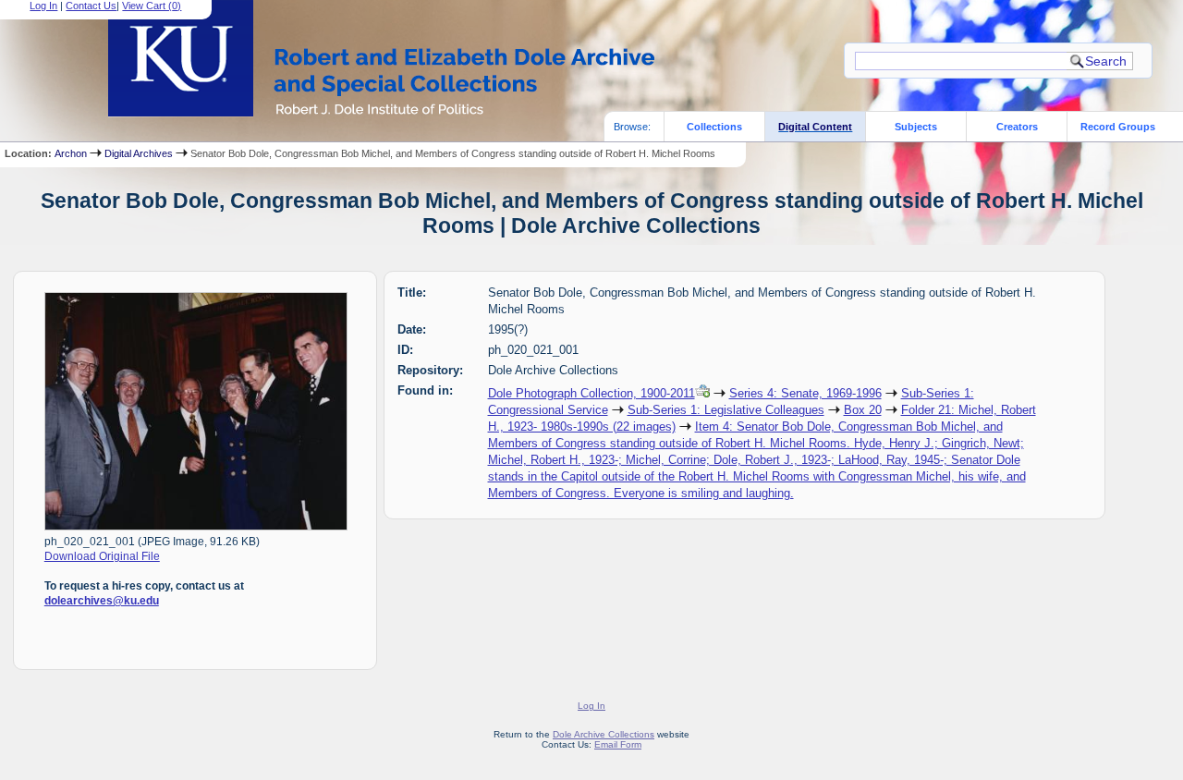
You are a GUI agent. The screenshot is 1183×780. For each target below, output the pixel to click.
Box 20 (863, 410)
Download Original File (102, 556)
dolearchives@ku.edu (101, 600)
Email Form (617, 744)
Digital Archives (138, 153)
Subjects (916, 126)
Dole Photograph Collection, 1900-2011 (591, 393)
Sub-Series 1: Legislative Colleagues (726, 410)
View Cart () (151, 5)
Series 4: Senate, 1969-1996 (805, 393)
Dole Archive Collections (603, 734)
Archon (71, 153)
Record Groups (1117, 126)
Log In (43, 5)
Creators (1017, 126)
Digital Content (815, 126)
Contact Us (91, 5)
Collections (714, 126)
